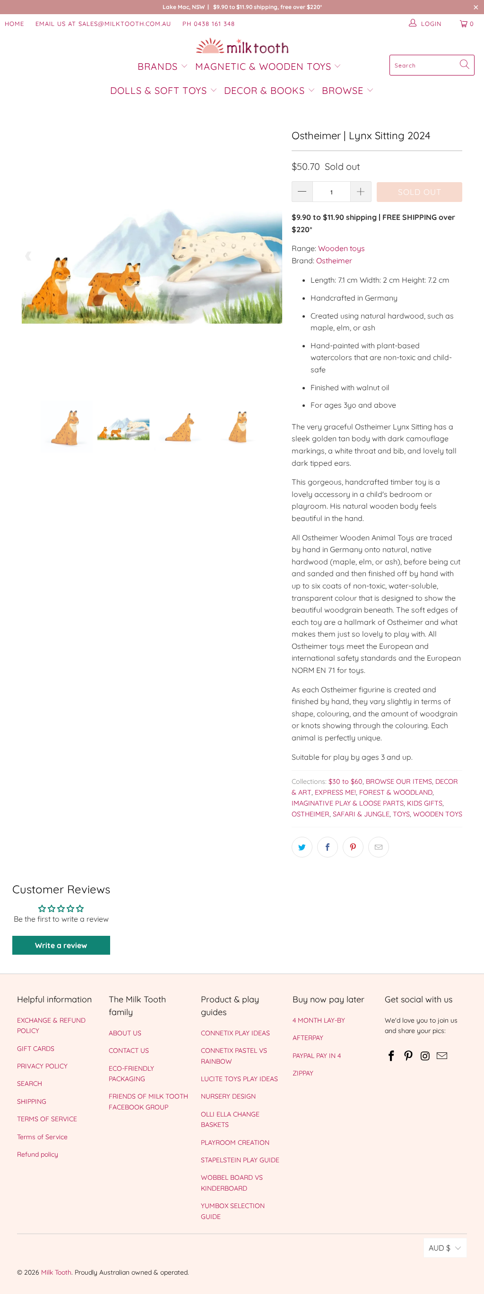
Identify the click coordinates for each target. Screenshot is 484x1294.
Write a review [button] (61, 945)
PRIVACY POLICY (42, 1066)
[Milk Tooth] (242, 46)
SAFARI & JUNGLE (361, 814)
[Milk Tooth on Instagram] (425, 1056)
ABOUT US (125, 1033)
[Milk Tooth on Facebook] (392, 1056)
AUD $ (439, 1247)
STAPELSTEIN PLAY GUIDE (240, 1160)
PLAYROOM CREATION (235, 1142)
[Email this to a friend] (378, 847)
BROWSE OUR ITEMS (399, 781)
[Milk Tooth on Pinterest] (408, 1056)
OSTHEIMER (310, 814)
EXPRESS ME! (335, 792)
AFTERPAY (308, 1038)
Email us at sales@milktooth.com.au (103, 23)
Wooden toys (341, 248)
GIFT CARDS (35, 1048)
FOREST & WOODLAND (395, 792)
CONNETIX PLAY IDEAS (235, 1033)
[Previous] (28, 256)
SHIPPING (31, 1101)
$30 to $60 (345, 781)
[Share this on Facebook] (327, 847)
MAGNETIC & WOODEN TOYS (263, 66)
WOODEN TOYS (437, 814)
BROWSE (342, 90)
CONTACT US (129, 1050)
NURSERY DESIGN (228, 1096)
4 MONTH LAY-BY (319, 1020)
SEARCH (29, 1083)
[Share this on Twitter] (302, 847)
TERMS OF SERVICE (47, 1119)
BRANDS (159, 66)
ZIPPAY (303, 1073)
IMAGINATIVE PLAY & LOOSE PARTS (348, 803)
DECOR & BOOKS (264, 90)
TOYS (401, 814)
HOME (14, 23)
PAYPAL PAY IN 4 (317, 1055)
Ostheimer (334, 260)
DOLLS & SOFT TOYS (158, 90)
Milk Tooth (56, 1272)
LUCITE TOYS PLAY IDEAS (239, 1079)
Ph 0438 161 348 (208, 23)
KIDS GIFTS (424, 803)
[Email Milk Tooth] (442, 1056)
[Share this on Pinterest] (353, 847)
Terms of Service (42, 1137)
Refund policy (37, 1154)
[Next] (275, 256)
